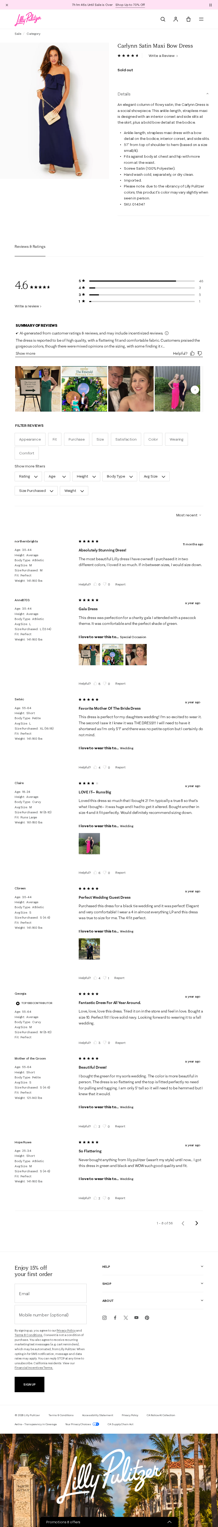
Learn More (142, 5)
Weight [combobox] (70, 490)
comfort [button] (26, 453)
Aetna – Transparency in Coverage (36, 1424)
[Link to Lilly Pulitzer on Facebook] (115, 1317)
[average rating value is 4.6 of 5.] (130, 55)
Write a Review (162, 55)
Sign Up (29, 1384)
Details (124, 94)
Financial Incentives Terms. (34, 1368)
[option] (54, 111)
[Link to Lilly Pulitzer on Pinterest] (147, 1317)
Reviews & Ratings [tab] (30, 246)
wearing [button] (176, 439)
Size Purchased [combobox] (32, 490)
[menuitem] (163, 19)
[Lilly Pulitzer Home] (28, 19)
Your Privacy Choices (78, 1424)
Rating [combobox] (24, 476)
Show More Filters (30, 466)
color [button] (153, 439)
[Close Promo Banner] (7, 5)
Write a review (27, 306)
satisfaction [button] (125, 439)
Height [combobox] (82, 476)
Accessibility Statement (97, 1415)
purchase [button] (77, 439)
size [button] (100, 439)
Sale (18, 34)
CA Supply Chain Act (120, 1424)
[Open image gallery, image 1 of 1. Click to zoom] (54, 111)
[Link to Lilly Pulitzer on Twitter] (125, 1317)
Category (33, 34)
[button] (210, 4)
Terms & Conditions (61, 1415)
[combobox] (187, 515)
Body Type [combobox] (116, 476)
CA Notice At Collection (161, 1415)
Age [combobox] (52, 476)
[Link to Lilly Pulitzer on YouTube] (136, 1317)
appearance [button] (30, 439)
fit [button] (55, 439)
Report (120, 584)
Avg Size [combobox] (151, 476)
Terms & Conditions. (29, 1335)
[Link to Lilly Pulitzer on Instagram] (104, 1317)
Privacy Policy (66, 1330)
